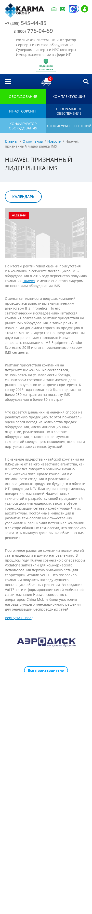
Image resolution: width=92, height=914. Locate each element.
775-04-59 (33, 31)
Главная (11, 141)
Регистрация (84, 9)
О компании (33, 141)
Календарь (23, 196)
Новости (54, 141)
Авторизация (75, 9)
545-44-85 (26, 23)
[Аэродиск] (46, 641)
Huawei (29, 280)
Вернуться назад (19, 617)
